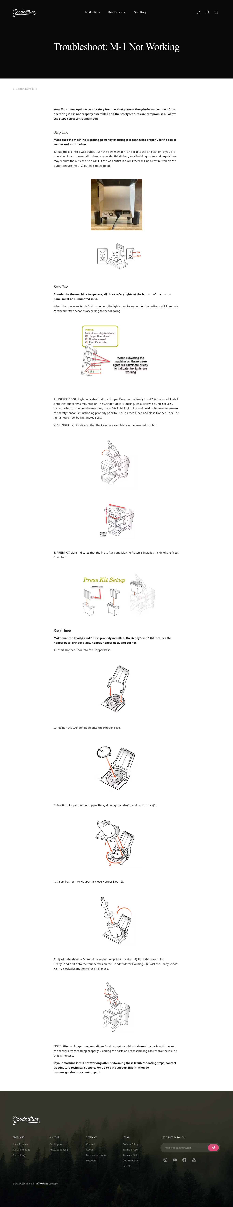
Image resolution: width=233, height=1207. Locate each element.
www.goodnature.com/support (78, 1072)
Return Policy (130, 1160)
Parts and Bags (21, 1149)
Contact (90, 1144)
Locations (91, 1160)
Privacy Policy (130, 1144)
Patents (127, 1166)
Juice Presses (20, 1144)
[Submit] (213, 1147)
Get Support (56, 1144)
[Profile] (198, 12)
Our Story (140, 12)
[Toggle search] (207, 12)
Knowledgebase (59, 1149)
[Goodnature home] (26, 1120)
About (89, 1149)
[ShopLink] (216, 12)
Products (90, 12)
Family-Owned (41, 1183)
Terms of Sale (130, 1155)
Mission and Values (97, 1155)
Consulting (19, 1155)
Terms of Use (130, 1149)
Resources (115, 12)
